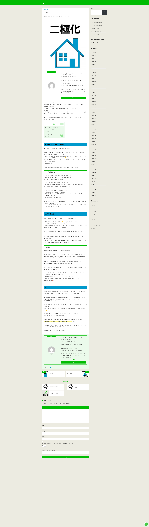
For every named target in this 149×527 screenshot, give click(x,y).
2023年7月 (93, 152)
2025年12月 (94, 72)
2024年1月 (93, 135)
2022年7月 (93, 187)
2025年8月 (93, 81)
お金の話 (93, 205)
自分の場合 (50, 134)
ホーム (46, 9)
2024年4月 (93, 127)
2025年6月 (93, 87)
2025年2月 (93, 98)
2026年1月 (93, 70)
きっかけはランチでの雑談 (52, 127)
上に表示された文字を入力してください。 (51, 450)
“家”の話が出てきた (95, 28)
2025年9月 (93, 78)
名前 (43, 425)
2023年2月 (93, 167)
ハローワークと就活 (95, 208)
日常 (50, 9)
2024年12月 (94, 104)
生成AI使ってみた (95, 34)
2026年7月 (93, 55)
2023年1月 (93, 169)
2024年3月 (93, 130)
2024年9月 (93, 112)
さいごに (49, 136)
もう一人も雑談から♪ (52, 129)
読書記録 (93, 228)
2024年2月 (93, 132)
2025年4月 (93, 92)
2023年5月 (93, 158)
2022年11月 (94, 175)
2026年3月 (93, 67)
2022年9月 (93, 181)
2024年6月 (93, 121)
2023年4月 (93, 161)
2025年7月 (93, 84)
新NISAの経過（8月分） (96, 22)
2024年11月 (94, 107)
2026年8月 (93, 52)
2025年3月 (93, 95)
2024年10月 (94, 110)
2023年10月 (94, 144)
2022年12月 (94, 172)
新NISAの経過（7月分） (96, 25)
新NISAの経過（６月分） (97, 31)
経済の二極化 (50, 131)
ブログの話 (93, 211)
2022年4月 (93, 195)
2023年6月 (93, 155)
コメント (45, 407)
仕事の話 (93, 214)
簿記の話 (93, 219)
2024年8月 (93, 115)
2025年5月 (93, 90)
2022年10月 (94, 178)
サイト (43, 436)
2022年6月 (93, 189)
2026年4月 (93, 64)
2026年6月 (93, 58)
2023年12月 (94, 138)
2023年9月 (93, 147)
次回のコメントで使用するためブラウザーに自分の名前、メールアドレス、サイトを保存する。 (58, 443)
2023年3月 (93, 164)
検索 (92, 8)
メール (44, 431)
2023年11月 (94, 141)
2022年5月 (93, 192)
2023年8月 (93, 149)
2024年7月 (93, 118)
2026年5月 (93, 61)
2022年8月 (93, 184)
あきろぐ (46, 3)
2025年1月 (93, 101)
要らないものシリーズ (96, 225)
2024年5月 (93, 124)
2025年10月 (94, 75)
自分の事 (93, 222)
